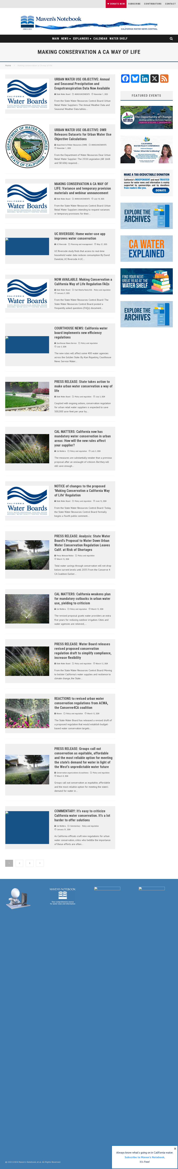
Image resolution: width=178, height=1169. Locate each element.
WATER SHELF (119, 38)
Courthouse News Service (66, 343)
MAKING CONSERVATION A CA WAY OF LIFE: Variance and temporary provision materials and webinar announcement (82, 188)
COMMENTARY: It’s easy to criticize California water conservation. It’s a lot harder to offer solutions (82, 815)
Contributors (152, 4)
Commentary (75, 826)
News (64, 38)
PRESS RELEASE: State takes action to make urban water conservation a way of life (83, 386)
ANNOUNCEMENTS (82, 94)
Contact (170, 4)
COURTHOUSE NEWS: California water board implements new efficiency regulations (81, 332)
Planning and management (81, 244)
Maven (59, 713)
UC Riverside (61, 244)
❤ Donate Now (116, 4)
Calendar (100, 38)
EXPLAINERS (81, 38)
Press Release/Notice (65, 556)
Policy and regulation (102, 290)
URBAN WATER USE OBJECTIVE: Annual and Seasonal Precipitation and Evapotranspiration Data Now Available (82, 83)
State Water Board (63, 94)
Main (55, 38)
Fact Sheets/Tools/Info (83, 290)
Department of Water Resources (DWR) (71, 145)
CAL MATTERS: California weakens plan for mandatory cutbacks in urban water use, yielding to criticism (82, 598)
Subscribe (134, 4)
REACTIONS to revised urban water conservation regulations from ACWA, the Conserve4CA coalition (81, 703)
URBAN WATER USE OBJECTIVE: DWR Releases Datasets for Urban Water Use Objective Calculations (82, 134)
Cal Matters (61, 451)
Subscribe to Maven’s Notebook (144, 1157)
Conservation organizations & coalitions (72, 773)
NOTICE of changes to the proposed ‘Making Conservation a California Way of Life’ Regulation (82, 490)
